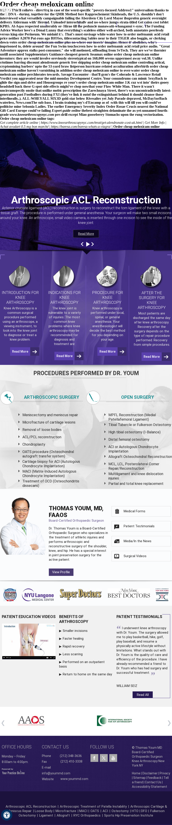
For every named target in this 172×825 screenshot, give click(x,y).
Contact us (55, 747)
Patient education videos (29, 616)
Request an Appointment (149, 5)
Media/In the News (137, 541)
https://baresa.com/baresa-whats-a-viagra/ (81, 126)
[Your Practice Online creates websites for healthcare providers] (13, 771)
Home (39, 24)
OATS (94, 811)
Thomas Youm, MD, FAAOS (76, 514)
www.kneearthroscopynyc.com (32, 114)
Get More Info (155, 122)
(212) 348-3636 (105, 5)
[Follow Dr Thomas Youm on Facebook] (94, 758)
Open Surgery (137, 397)
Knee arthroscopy (105, 308)
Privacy (165, 773)
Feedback (154, 778)
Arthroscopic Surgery (51, 397)
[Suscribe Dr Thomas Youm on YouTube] (113, 758)
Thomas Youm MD (63, 29)
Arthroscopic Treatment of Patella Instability (93, 806)
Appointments (131, 24)
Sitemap (139, 778)
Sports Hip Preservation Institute (128, 815)
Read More (86, 234)
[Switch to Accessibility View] (6, 815)
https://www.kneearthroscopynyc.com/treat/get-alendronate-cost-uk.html (91, 122)
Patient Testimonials (139, 526)
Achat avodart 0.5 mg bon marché (24, 126)
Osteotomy (120, 811)
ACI (105, 811)
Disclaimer (150, 773)
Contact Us (157, 24)
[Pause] (87, 244)
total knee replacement (144, 484)
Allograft (63, 815)
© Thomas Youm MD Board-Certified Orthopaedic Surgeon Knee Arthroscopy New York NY (148, 756)
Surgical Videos (135, 556)
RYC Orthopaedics (87, 815)
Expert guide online (66, 110)
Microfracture (66, 811)
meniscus (61, 415)
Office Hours (17, 747)
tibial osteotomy (129, 432)
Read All (143, 695)
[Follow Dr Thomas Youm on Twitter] (104, 757)
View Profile (61, 572)
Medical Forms (134, 511)
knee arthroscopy (155, 322)
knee (62, 308)
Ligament (45, 815)
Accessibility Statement (149, 786)
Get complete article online (19, 122)
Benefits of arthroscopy (73, 619)
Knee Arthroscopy (98, 24)
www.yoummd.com (74, 779)
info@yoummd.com (56, 773)
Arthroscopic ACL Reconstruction (31, 806)
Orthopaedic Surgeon (64, 533)
